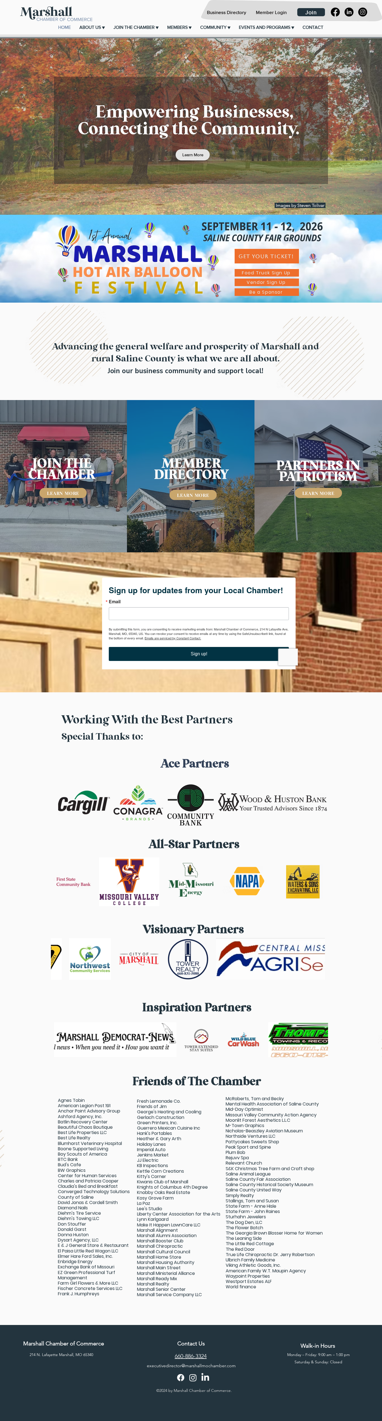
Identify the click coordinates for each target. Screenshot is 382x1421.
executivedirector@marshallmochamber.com (191, 1365)
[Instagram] (362, 12)
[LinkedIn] (349, 12)
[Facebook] (335, 12)
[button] (92, 27)
